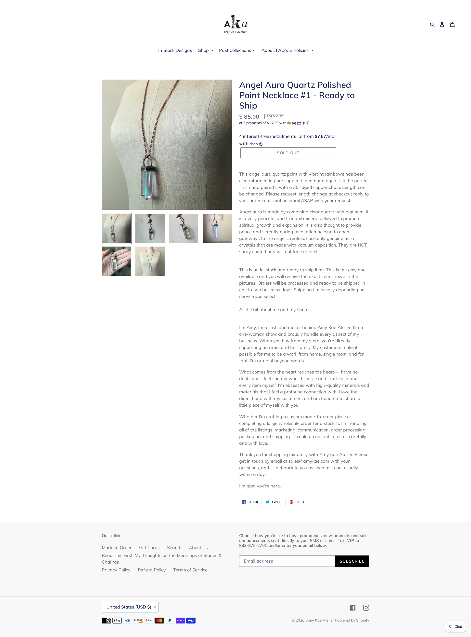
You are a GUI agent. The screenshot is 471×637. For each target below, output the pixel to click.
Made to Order (117, 547)
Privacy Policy (116, 570)
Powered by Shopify (352, 620)
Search (174, 547)
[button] (274, 123)
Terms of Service (190, 570)
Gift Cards (149, 547)
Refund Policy (152, 570)
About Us (198, 547)
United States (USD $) (128, 607)
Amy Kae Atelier (320, 620)
